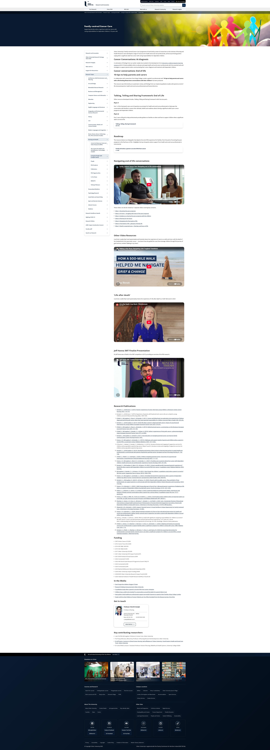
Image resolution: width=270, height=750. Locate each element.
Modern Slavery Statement (137, 742)
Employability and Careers (143, 712)
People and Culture (155, 715)
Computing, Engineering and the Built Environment (118, 679)
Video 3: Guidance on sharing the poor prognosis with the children (133, 216)
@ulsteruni (177, 730)
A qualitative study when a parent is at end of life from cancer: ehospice (134, 589)
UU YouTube (126, 733)
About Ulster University (91, 708)
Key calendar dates (124, 708)
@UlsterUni (91, 733)
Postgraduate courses (115, 690)
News (93, 712)
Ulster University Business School (172, 679)
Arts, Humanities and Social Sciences (95, 679)
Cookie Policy (110, 742)
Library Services (140, 698)
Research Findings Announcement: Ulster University (129, 587)
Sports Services (172, 694)
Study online (101, 694)
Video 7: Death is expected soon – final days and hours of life (131, 226)
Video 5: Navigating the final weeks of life (126, 221)
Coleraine (145, 690)
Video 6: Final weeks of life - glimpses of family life (128, 223)
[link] (96, 671)
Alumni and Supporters (142, 708)
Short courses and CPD (90, 694)
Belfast (138, 690)
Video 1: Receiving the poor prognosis (125, 211)
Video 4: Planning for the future (123, 218)
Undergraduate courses (102, 690)
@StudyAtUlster (92, 730)
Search (184, 5)
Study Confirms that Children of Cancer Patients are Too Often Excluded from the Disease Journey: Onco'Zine (145, 597)
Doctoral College (111, 694)
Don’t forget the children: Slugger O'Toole (126, 584)
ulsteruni (160, 730)
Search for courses (89, 690)
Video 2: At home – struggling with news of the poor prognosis (132, 213)
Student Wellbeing (166, 715)
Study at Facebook (109, 730)
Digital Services (166, 708)
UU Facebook (109, 733)
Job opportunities (113, 708)
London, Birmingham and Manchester (146, 694)
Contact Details (103, 708)
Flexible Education (169, 712)
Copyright (102, 742)
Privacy (87, 742)
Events (99, 712)
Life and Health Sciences (144, 679)
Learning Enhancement (142, 715)
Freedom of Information (122, 742)
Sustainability (177, 715)
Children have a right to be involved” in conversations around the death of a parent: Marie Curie (141, 592)
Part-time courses (128, 690)
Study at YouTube (126, 730)
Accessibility (94, 742)
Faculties (87, 712)
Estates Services (150, 698)
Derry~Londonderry (154, 690)
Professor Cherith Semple (132, 607)
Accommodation (161, 694)
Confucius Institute (155, 708)
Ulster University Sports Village (170, 690)
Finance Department (156, 712)
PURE (119, 694)
